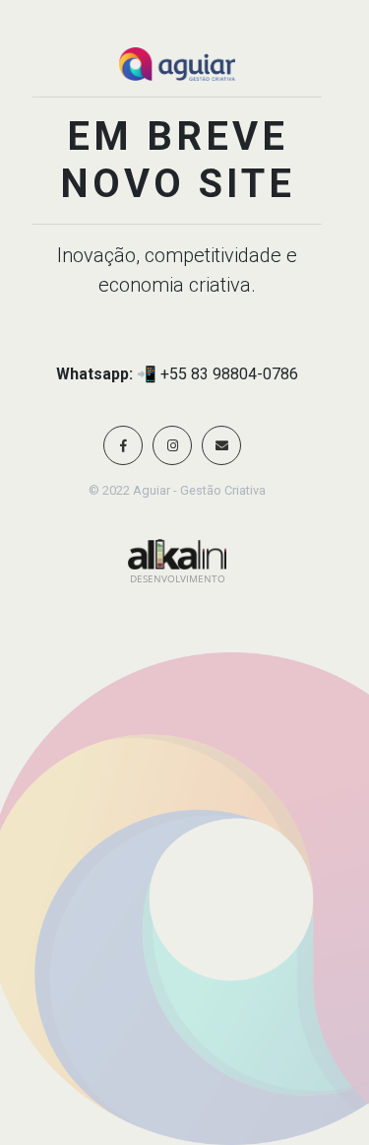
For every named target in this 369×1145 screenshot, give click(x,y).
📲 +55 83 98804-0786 (217, 374)
